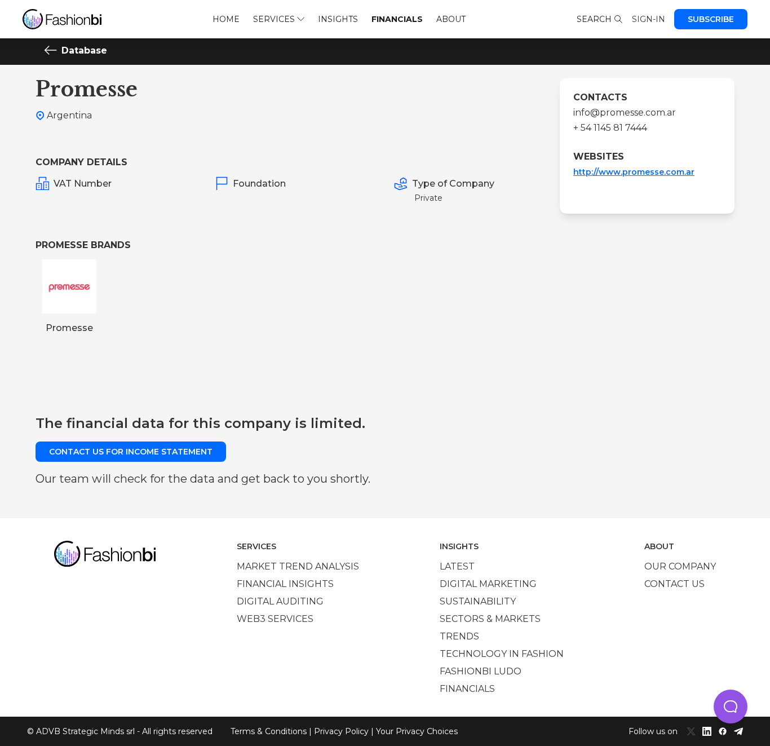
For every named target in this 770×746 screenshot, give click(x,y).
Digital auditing (280, 601)
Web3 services (275, 618)
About (451, 19)
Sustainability (478, 601)
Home (226, 19)
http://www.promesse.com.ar (633, 172)
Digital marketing (488, 584)
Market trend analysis (298, 566)
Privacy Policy (341, 731)
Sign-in (648, 19)
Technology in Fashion (502, 653)
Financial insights (285, 584)
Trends (459, 636)
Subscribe (711, 19)
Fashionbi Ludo (480, 671)
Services (274, 19)
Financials (397, 19)
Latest (457, 566)
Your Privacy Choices (417, 731)
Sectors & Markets (490, 618)
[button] (730, 706)
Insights (338, 19)
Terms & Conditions (269, 731)
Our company (680, 566)
